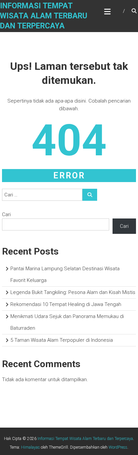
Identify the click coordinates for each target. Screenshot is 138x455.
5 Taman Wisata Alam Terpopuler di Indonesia (61, 340)
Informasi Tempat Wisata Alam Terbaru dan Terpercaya (43, 15)
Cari (6, 214)
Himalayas (30, 447)
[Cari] (89, 195)
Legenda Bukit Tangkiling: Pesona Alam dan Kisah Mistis (72, 292)
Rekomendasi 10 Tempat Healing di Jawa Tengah (65, 304)
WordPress (118, 447)
